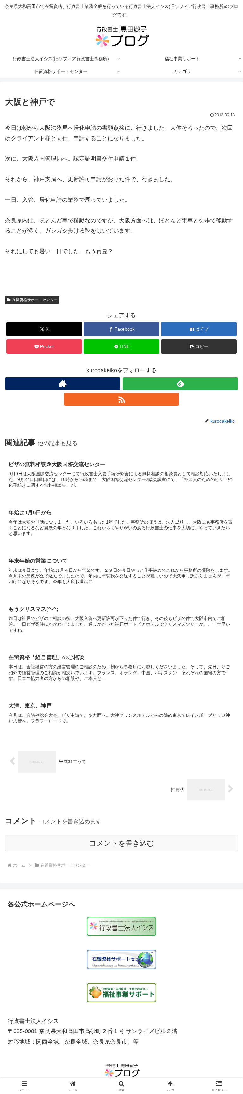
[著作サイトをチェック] (62, 383)
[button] (199, 346)
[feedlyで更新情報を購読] (180, 383)
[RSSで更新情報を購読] (121, 399)
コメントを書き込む (121, 843)
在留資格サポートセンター (35, 300)
